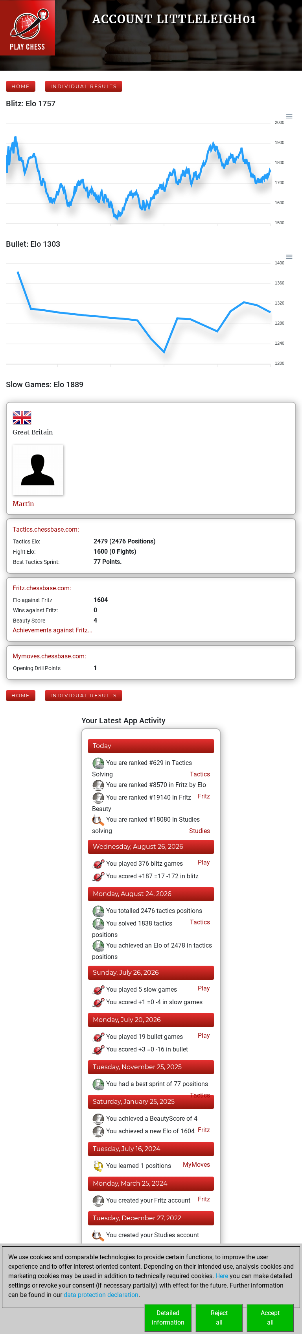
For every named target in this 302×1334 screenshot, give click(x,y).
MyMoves (195, 1164)
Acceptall (270, 1317)
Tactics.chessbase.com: (46, 529)
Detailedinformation (168, 1317)
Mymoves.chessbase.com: (49, 656)
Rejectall (219, 1317)
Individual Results (83, 86)
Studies (199, 831)
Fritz (203, 796)
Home (20, 86)
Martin (24, 504)
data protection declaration (101, 1295)
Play (203, 862)
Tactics (199, 774)
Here (221, 1276)
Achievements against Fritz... (52, 630)
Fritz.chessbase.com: (42, 588)
